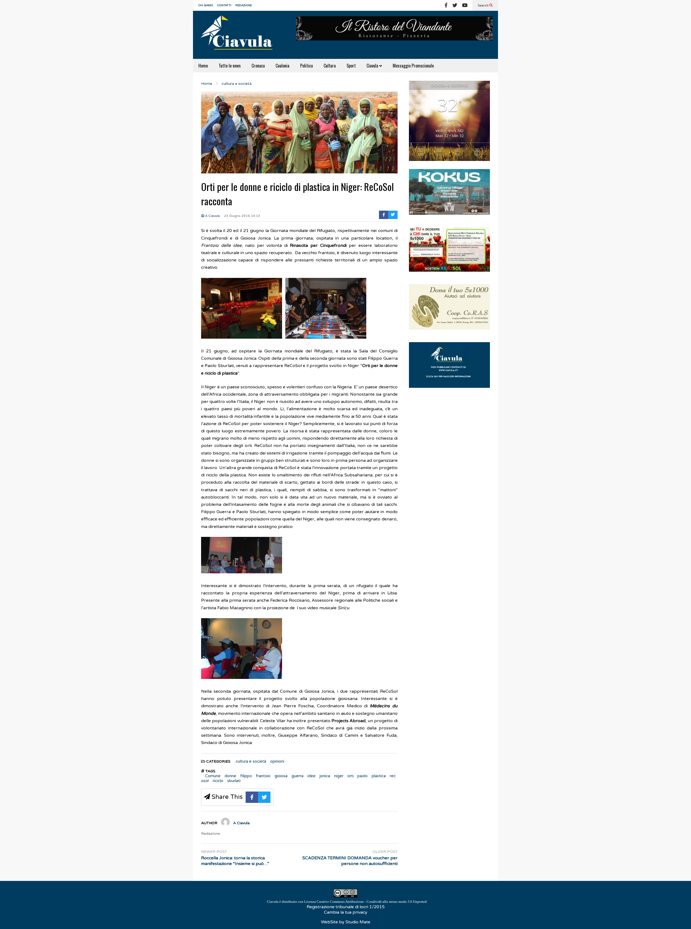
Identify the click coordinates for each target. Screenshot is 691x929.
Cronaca (258, 65)
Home (203, 65)
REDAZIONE (243, 5)
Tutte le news (230, 65)
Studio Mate (358, 922)
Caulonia (282, 65)
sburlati (234, 780)
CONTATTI (224, 5)
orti (350, 775)
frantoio (263, 775)
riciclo (218, 780)
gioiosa (281, 775)
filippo (246, 775)
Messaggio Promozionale (413, 65)
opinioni (277, 761)
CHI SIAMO (205, 5)
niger (338, 775)
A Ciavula (212, 216)
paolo (362, 775)
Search (483, 5)
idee (311, 775)
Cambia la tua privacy (345, 912)
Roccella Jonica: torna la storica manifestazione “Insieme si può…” (235, 860)
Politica (306, 65)
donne (230, 775)
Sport (351, 65)
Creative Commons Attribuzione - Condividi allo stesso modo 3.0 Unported (372, 902)
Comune (213, 775)
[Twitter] (454, 5)
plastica (379, 775)
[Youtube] (465, 5)
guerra (297, 775)
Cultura (330, 65)
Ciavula (373, 65)
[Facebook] (446, 5)
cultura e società (251, 761)
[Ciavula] (238, 35)
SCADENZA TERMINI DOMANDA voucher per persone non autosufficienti (350, 860)
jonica (325, 775)
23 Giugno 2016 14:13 (242, 216)
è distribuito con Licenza (347, 902)
